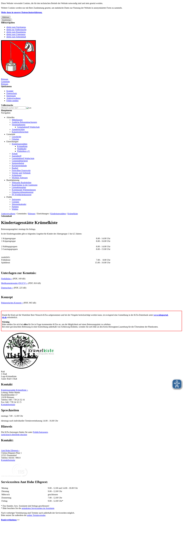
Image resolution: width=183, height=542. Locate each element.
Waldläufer (21, 149)
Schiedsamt (16, 175)
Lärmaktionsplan (19, 187)
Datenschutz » (7, 288)
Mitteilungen (17, 120)
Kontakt (9, 91)
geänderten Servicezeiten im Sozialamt (38, 508)
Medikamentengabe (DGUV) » (14, 283)
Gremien (15, 202)
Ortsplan (15, 139)
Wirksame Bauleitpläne (21, 182)
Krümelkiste (22, 146)
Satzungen (16, 199)
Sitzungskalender (19, 204)
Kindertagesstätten (19, 144)
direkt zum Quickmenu (16, 27)
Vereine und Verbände (21, 173)
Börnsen (31, 213)
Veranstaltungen (18, 124)
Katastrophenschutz (20, 132)
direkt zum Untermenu (15, 34)
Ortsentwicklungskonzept (22, 192)
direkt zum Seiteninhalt (16, 37)
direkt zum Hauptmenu (16, 32)
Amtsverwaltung (13, 98)
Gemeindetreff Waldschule (28, 127)
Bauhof (15, 168)
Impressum (11, 96)
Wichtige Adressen (20, 178)
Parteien (15, 207)
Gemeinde (10, 134)
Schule (15, 153)
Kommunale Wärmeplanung (24, 190)
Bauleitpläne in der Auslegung (24, 185)
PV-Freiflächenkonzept (21, 194)
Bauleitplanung (12, 180)
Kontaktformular (8, 404)
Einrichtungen (12, 141)
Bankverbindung (9, 520)
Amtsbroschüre (18, 129)
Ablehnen (5, 17)
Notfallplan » (6, 279)
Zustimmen (6, 20)
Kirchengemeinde (19, 165)
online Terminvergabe (36, 515)
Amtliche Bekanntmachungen (24, 122)
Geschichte (16, 137)
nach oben (11, 434)
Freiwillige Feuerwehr (21, 170)
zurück (4, 434)
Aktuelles (10, 117)
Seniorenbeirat (18, 163)
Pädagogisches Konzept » (12, 303)
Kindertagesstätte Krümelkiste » (14, 390)
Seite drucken (21, 434)
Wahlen (15, 209)
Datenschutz (11, 93)
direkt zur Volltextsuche (16, 29)
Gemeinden (22, 213)
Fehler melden (12, 100)
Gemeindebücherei (20, 161)
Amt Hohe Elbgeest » (10, 450)
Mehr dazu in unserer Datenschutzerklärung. (21, 12)
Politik (9, 197)
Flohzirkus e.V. (23, 151)
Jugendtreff (16, 156)
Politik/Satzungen (40, 432)
